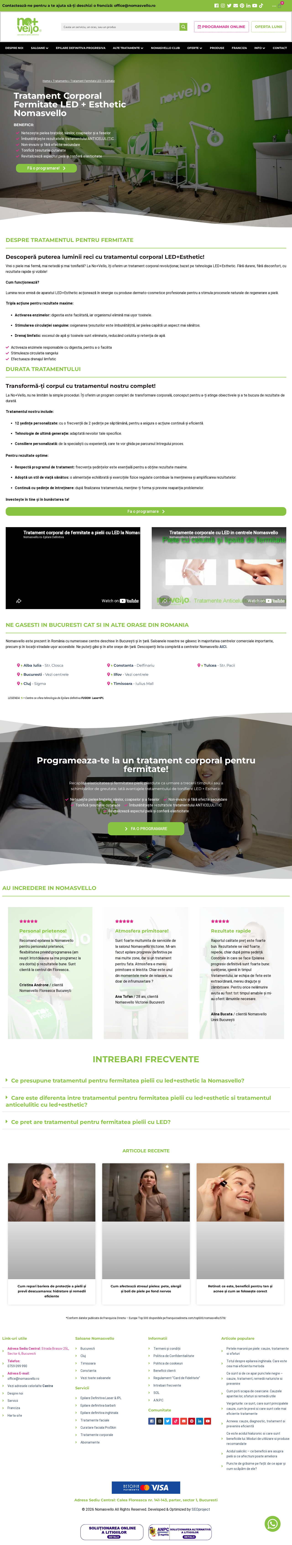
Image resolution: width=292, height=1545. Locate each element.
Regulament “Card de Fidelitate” (177, 1378)
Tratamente (60, 81)
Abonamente (90, 1442)
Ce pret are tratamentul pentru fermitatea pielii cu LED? (91, 1122)
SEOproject (201, 1509)
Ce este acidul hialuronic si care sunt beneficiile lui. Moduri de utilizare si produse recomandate (258, 1439)
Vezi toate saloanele (96, 1378)
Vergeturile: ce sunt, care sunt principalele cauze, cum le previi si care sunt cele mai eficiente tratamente (257, 1408)
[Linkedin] (248, 6)
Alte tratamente (127, 48)
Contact (280, 48)
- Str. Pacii (219, 665)
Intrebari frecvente (167, 1385)
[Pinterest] (242, 6)
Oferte (193, 48)
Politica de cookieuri (168, 1363)
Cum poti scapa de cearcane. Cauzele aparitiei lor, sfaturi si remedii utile (254, 1393)
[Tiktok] (261, 6)
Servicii (13, 1401)
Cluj (83, 1356)
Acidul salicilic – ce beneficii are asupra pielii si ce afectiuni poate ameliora (255, 1453)
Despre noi (14, 48)
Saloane (38, 48)
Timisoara (88, 1363)
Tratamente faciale (95, 1420)
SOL (156, 1393)
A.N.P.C (158, 1400)
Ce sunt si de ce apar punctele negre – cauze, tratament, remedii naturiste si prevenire (255, 1378)
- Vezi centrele (46, 674)
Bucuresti (88, 1348)
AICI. (223, 647)
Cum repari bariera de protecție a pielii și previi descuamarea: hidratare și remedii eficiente (52, 1291)
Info (258, 48)
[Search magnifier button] (183, 27)
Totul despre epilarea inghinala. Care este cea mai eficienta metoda (257, 1363)
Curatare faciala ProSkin (98, 1427)
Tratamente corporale (97, 1435)
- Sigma (34, 683)
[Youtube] (255, 6)
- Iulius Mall (134, 683)
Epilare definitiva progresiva (80, 48)
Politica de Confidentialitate (174, 1356)
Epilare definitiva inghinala (99, 1413)
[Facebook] (216, 6)
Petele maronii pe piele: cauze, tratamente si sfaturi (258, 1351)
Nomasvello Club (165, 48)
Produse (217, 48)
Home (46, 81)
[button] (146, 1081)
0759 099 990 (17, 1366)
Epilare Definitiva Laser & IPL (101, 1398)
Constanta (88, 1370)
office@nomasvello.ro (134, 5)
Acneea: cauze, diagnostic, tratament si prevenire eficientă (256, 1423)
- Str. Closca (43, 665)
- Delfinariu (134, 665)
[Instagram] (223, 6)
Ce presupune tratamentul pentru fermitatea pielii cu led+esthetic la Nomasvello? (127, 1080)
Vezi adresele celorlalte (30, 1386)
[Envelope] (235, 6)
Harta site (15, 1415)
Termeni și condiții (167, 1348)
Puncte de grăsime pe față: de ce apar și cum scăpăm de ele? (256, 1466)
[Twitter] (229, 6)
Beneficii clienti (165, 1370)
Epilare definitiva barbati (98, 1405)
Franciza (239, 48)
